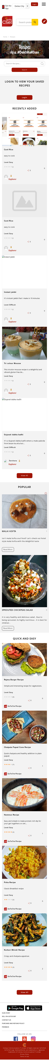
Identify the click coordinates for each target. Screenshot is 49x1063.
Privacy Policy (24, 1054)
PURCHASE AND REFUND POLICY (13, 1023)
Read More (8, 549)
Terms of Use (24, 1056)
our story (6, 1013)
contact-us (6, 1020)
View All (24, 992)
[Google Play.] (15, 1007)
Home (5, 37)
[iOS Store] (33, 1008)
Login (34, 4)
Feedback (5, 1027)
